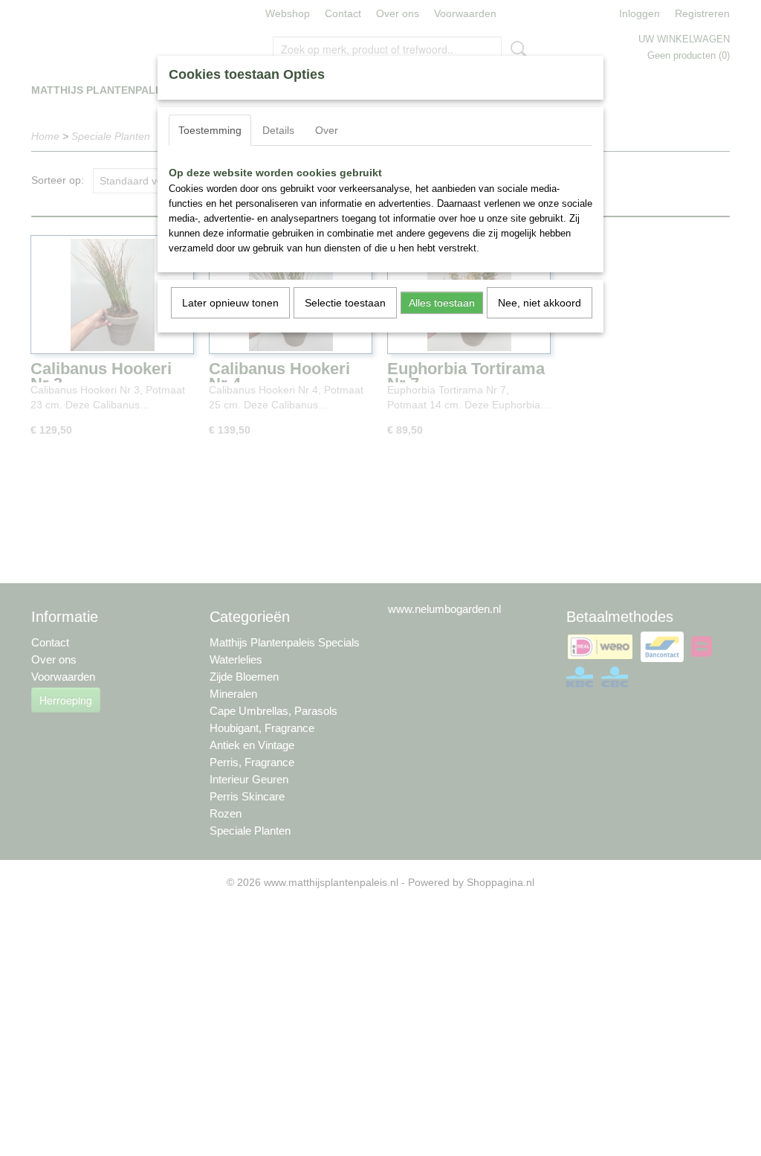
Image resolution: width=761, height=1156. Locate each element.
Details (278, 130)
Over (326, 130)
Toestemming (210, 130)
